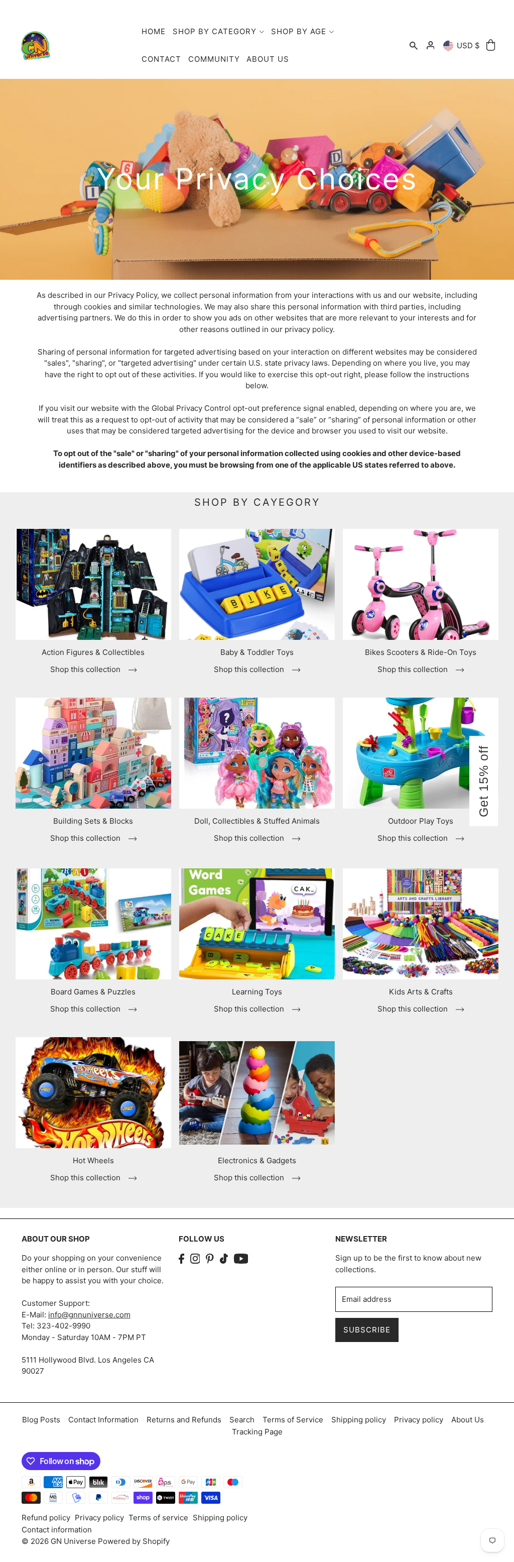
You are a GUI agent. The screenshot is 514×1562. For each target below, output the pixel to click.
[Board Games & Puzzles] (93, 923)
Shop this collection (86, 669)
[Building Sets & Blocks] (93, 753)
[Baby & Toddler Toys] (257, 584)
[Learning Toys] (257, 923)
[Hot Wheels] (93, 1092)
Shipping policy (358, 1419)
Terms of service (158, 1517)
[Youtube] (241, 1258)
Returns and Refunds (184, 1419)
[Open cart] (491, 45)
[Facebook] (181, 1258)
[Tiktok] (224, 1258)
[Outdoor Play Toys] (420, 753)
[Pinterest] (210, 1258)
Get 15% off (483, 781)
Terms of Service (293, 1419)
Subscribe (367, 1329)
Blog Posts (41, 1419)
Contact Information (103, 1419)
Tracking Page (257, 1431)
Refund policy (46, 1517)
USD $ (468, 45)
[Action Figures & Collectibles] (93, 584)
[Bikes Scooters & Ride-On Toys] (420, 584)
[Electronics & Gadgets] (257, 1092)
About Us (467, 1419)
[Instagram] (195, 1258)
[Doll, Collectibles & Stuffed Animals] (257, 753)
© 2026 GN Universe (60, 1541)
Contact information (57, 1529)
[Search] (413, 45)
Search (241, 1419)
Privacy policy (418, 1419)
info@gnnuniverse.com (89, 1314)
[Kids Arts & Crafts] (420, 923)
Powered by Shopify (134, 1541)
